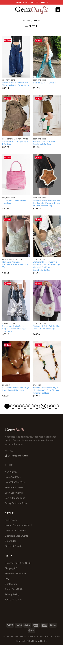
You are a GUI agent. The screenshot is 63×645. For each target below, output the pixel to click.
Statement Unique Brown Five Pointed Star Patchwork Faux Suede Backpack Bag (46, 203)
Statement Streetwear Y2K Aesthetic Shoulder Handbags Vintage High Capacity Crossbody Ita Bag (46, 266)
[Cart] (58, 9)
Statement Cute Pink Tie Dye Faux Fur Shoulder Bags (46, 327)
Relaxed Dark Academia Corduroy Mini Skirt (44, 142)
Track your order (50, 636)
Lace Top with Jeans (15, 530)
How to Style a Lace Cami (18, 525)
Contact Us (11, 583)
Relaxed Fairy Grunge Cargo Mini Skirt (15, 142)
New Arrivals (11, 471)
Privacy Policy (12, 594)
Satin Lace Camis (14, 492)
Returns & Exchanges (15, 573)
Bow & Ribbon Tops (15, 497)
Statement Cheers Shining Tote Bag (14, 201)
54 (49, 406)
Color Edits (10, 540)
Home (26, 20)
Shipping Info (11, 568)
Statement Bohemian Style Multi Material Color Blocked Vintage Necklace (46, 390)
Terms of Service (13, 599)
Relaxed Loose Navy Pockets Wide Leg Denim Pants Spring (15, 83)
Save (9, 40)
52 (37, 406)
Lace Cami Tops (13, 477)
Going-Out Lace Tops (16, 503)
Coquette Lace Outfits (16, 535)
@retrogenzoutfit (18, 455)
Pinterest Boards (13, 546)
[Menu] (4, 9)
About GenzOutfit (14, 589)
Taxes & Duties (10, 636)
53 (43, 406)
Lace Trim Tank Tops (15, 482)
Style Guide (11, 520)
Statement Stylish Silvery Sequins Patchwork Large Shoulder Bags (14, 329)
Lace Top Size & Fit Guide (18, 563)
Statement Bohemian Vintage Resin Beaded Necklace (15, 388)
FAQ (7, 578)
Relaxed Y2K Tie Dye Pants (45, 82)
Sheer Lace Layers (14, 487)
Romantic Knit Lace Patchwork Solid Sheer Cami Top (15, 264)
